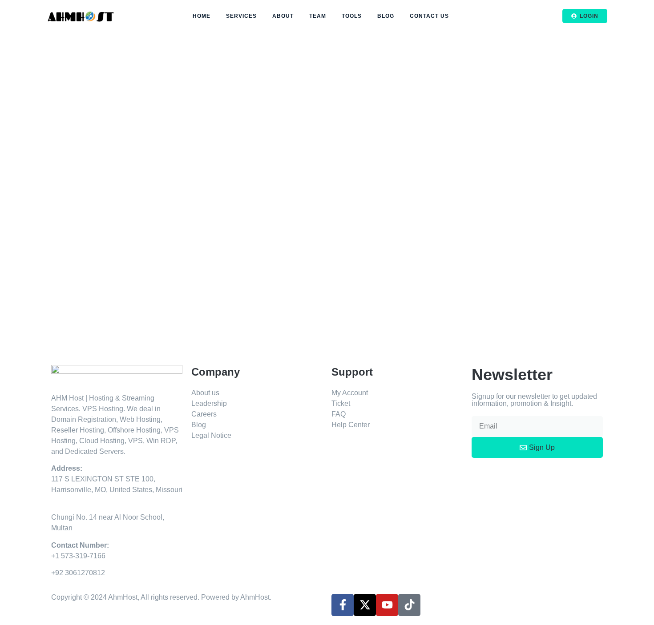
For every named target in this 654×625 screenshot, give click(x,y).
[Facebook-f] (342, 605)
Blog (385, 16)
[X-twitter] (365, 605)
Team (317, 16)
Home (201, 16)
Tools (352, 16)
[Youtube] (387, 605)
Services (241, 16)
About (283, 16)
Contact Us (429, 16)
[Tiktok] (409, 605)
